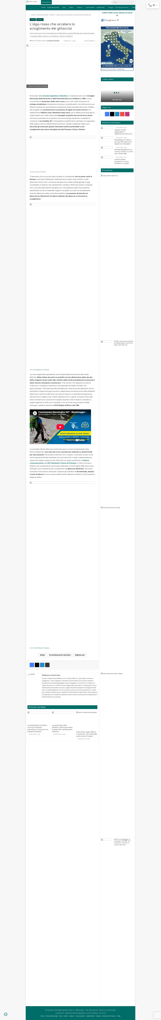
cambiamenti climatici (61, 655)
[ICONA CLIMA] (31, 1)
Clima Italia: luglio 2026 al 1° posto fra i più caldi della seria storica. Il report (86, 734)
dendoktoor (38, 370)
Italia (64, 7)
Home (43, 7)
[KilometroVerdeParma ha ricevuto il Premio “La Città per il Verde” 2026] (107, 150)
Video (134, 7)
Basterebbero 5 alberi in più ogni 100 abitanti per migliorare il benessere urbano (123, 142)
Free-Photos (36, 86)
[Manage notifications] (5, 1014)
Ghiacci (52, 15)
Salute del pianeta (53, 7)
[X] (45, 700)
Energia (110, 7)
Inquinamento (90, 7)
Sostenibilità (101, 7)
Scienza (79, 7)
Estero (71, 7)
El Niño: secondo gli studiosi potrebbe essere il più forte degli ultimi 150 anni (123, 343)
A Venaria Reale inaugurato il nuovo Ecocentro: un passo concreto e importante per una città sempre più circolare (124, 161)
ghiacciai (80, 655)
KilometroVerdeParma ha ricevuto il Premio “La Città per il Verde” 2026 (124, 151)
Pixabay (44, 86)
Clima (33, 19)
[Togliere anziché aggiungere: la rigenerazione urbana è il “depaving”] (107, 131)
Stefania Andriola (53, 41)
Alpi (43, 655)
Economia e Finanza (121, 7)
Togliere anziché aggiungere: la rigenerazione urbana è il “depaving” (123, 132)
